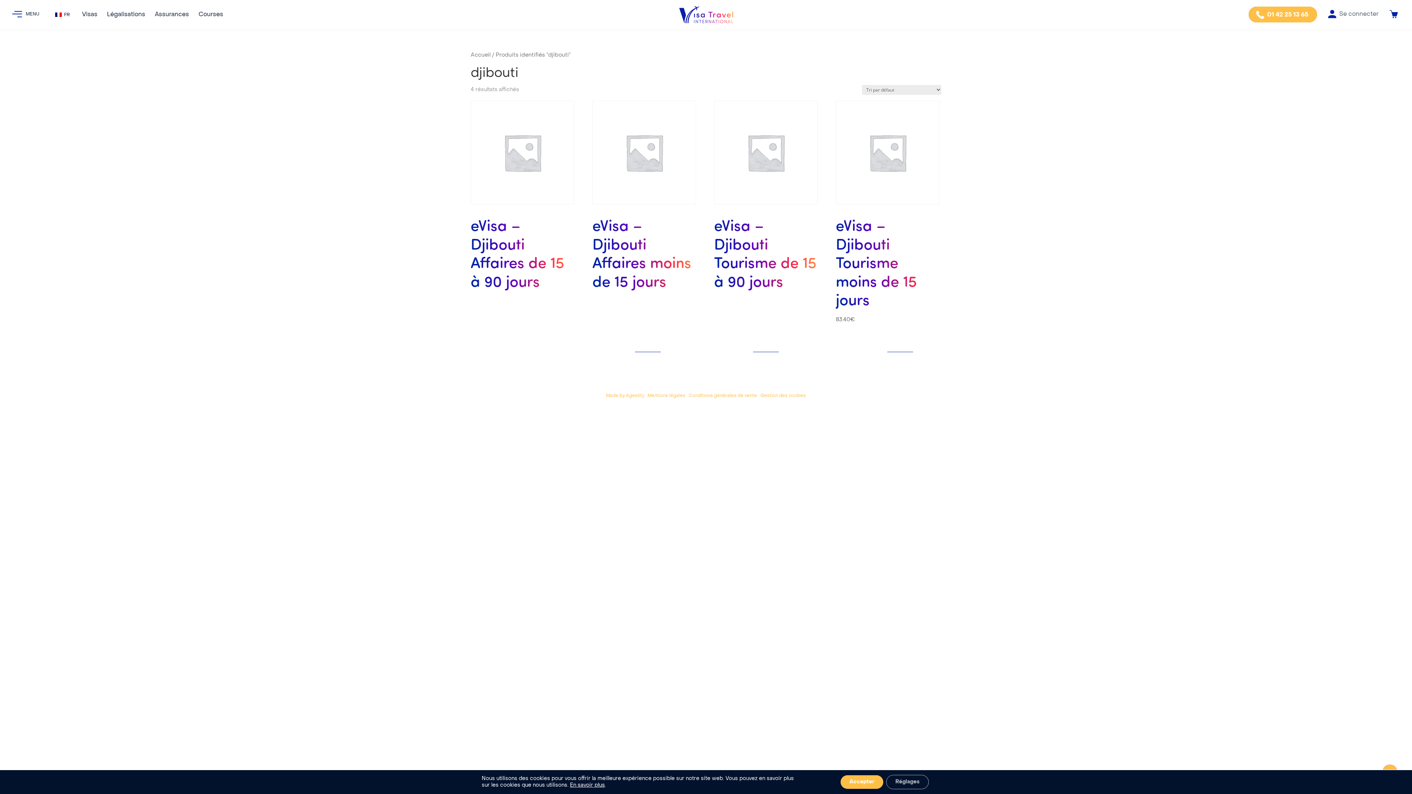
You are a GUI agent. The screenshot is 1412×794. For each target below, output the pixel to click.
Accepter (861, 782)
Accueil (481, 55)
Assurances (172, 15)
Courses (211, 15)
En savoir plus (587, 785)
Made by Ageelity (625, 396)
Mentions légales (666, 396)
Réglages (907, 782)
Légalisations (126, 15)
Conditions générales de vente (723, 396)
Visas (89, 15)
